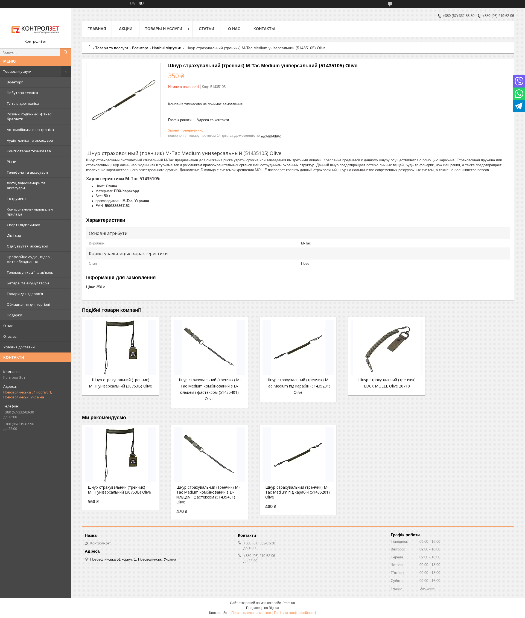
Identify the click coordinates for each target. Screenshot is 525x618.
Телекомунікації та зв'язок (30, 272)
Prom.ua (288, 603)
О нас (8, 325)
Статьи (206, 29)
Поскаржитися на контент (251, 613)
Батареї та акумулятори (28, 283)
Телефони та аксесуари (27, 172)
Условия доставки (19, 347)
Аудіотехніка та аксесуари (30, 140)
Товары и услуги (17, 71)
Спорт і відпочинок (23, 224)
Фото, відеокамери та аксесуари (26, 185)
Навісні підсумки (166, 48)
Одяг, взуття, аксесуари (27, 246)
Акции (125, 29)
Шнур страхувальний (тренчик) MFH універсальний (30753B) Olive (119, 490)
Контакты (264, 29)
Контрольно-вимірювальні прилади (30, 212)
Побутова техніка (22, 92)
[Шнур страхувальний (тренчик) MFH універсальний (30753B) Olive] (120, 347)
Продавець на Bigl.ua (262, 608)
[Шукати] (65, 52)
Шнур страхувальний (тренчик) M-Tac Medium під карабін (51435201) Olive (298, 386)
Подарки (14, 315)
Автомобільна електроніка (30, 129)
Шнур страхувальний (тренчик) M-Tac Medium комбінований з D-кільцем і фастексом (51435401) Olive (208, 495)
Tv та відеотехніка (23, 103)
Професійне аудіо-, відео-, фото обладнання (29, 259)
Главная (97, 29)
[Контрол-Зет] (35, 25)
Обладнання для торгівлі (28, 304)
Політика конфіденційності (295, 613)
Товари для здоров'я (25, 293)
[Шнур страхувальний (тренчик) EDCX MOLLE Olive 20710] (386, 347)
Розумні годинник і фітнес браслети (29, 116)
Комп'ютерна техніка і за (29, 150)
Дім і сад (14, 235)
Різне (11, 161)
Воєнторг (15, 82)
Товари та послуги (111, 48)
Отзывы (10, 336)
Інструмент (16, 198)
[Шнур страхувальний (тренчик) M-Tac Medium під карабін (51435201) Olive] (298, 347)
